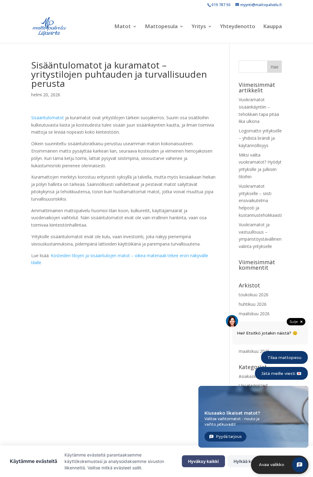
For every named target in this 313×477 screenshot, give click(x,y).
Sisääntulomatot (47, 117)
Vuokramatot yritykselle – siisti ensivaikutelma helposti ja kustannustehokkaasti (260, 200)
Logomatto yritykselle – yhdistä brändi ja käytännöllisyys (260, 138)
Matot (122, 27)
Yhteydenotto (237, 27)
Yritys (199, 27)
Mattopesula (161, 27)
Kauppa (272, 27)
